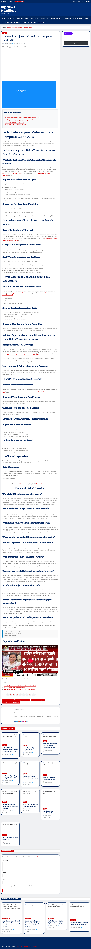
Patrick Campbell (9, 929)
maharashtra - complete (38, 700)
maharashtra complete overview (12, 702)
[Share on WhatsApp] (17, 694)
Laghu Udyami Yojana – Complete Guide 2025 (15, 687)
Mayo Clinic (45, 482)
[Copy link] (34, 694)
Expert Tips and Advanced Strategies (14, 122)
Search (68, 34)
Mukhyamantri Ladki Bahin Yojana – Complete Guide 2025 (10, 806)
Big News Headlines (8, 9)
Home (4, 18)
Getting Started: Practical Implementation (15, 124)
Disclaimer (44, 18)
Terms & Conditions (29, 22)
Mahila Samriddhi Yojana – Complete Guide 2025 (30, 805)
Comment (5, 860)
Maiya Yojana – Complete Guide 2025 (10, 838)
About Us (11, 18)
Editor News (27, 946)
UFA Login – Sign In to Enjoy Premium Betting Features (79, 924)
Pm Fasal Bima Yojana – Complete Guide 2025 (50, 778)
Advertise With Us (23, 18)
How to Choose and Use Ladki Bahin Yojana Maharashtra (19, 121)
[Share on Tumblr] (26, 694)
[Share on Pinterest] (20, 694)
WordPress (20, 946)
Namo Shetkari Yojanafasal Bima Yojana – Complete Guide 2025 (20, 686)
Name (4, 872)
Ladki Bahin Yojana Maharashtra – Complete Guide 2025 (20, 27)
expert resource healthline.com (20, 293)
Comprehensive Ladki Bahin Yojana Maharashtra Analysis (19, 119)
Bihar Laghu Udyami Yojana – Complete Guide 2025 (30, 778)
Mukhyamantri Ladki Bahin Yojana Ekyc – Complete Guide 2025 (23, 355)
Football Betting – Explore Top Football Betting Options (56, 922)
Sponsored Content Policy (11, 22)
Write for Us (42, 22)
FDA (20, 484)
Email (4, 879)
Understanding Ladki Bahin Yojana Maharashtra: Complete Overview (22, 117)
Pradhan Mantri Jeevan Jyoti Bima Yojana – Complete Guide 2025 (20, 689)
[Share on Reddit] (23, 694)
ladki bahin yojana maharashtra (22, 700)
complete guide (8, 700)
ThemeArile (34, 946)
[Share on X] (10, 694)
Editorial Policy (56, 18)
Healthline (38, 482)
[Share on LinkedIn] (14, 694)
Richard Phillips (8, 43)
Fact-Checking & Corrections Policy (76, 18)
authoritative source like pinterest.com (12, 173)
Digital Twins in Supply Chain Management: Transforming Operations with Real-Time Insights (11, 924)
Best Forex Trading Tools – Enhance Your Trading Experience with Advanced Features (33, 924)
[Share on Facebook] (7, 694)
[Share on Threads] (30, 694)
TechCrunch (39, 484)
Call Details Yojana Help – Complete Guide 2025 (9, 777)
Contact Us (34, 18)
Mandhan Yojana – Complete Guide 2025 (49, 812)
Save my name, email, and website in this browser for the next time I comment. (24, 886)
